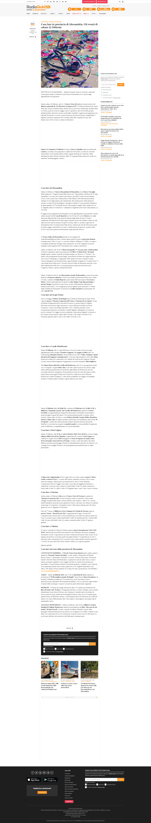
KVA (103, 820)
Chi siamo (67, 774)
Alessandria (68, 681)
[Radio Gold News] (74, 9)
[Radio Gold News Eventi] (118, 9)
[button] (33, 37)
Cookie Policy (79, 808)
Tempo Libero (44, 22)
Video (68, 13)
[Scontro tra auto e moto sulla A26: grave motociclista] (69, 670)
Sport (61, 13)
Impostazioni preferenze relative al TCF (75, 813)
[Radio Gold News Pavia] (89, 9)
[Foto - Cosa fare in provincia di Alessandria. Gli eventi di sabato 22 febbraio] (69, 59)
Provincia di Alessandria (55, 22)
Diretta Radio (68, 793)
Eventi (52, 13)
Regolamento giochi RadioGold (86, 810)
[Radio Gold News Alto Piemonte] (104, 9)
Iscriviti (92, 644)
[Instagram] (53, 1)
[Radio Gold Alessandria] (38, 7)
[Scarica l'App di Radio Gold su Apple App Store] (34, 779)
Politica (43, 13)
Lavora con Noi (69, 798)
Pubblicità (67, 778)
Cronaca (35, 13)
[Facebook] (44, 1)
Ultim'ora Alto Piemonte (71, 789)
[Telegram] (56, 1)
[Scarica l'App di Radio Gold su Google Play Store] (50, 779)
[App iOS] (65, 1)
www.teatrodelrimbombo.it (50, 571)
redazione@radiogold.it (89, 820)
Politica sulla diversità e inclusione (49, 810)
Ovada (73, 681)
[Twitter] (47, 1)
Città (93, 13)
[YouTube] (50, 1)
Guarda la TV (102, 1)
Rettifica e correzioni (105, 810)
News (28, 13)
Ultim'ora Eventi (69, 791)
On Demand (102, 13)
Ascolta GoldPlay (89, 1)
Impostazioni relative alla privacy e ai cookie (75, 815)
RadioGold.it (57, 820)
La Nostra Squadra (69, 776)
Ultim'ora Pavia (69, 787)
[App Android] (62, 1)
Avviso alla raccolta (75, 817)
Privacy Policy (60, 651)
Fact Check (96, 810)
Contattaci (69, 801)
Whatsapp (67, 780)
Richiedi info (42, 792)
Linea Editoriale (74, 810)
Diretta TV (76, 13)
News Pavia (59, 649)
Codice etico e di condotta (64, 810)
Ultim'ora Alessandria (70, 785)
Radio (85, 13)
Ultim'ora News (69, 782)
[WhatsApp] (59, 1)
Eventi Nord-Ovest (69, 649)
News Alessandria (49, 649)
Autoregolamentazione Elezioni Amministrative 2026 (75, 812)
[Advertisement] (69, 135)
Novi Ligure (108, 123)
